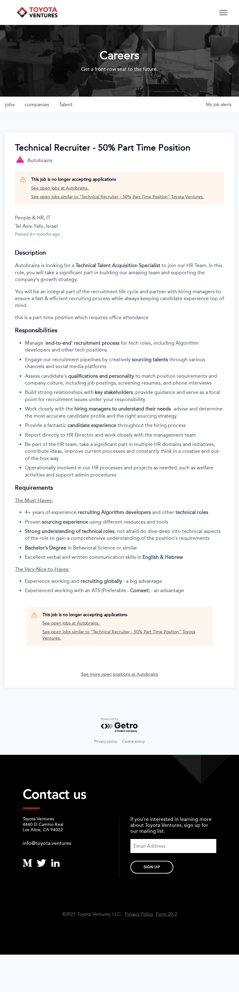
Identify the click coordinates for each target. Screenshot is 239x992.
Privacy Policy (139, 914)
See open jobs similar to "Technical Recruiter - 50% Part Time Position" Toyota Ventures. (117, 196)
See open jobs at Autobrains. (59, 188)
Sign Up (151, 867)
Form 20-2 (166, 914)
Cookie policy (133, 741)
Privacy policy (105, 741)
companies (37, 105)
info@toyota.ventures (47, 843)
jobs (10, 105)
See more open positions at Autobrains (119, 674)
